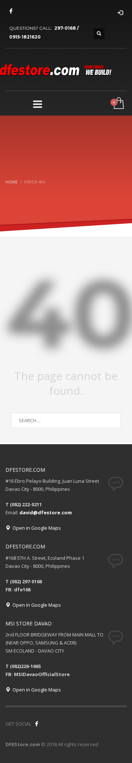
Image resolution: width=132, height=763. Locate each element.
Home (12, 182)
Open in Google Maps (35, 528)
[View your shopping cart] (118, 103)
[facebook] (11, 11)
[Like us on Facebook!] (36, 723)
